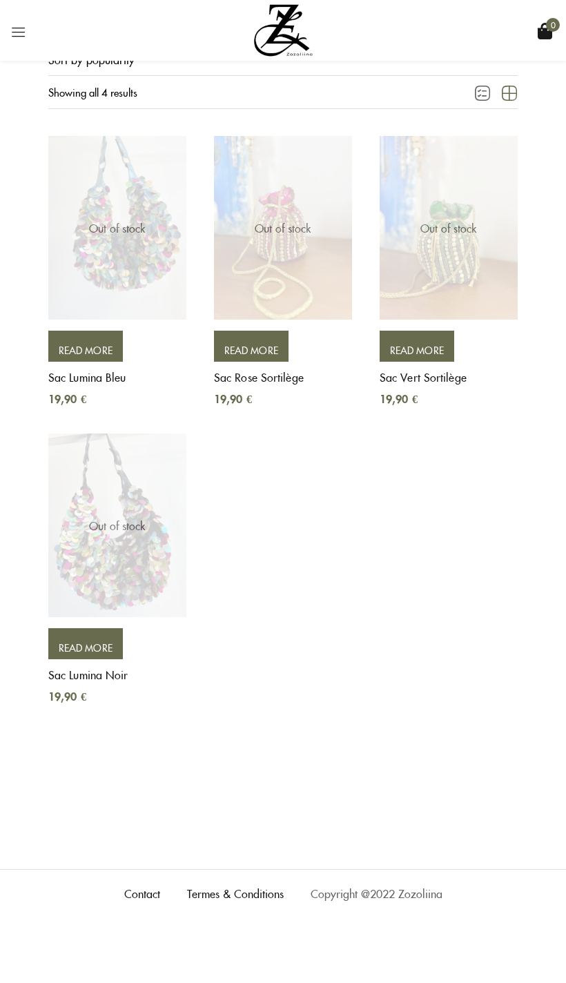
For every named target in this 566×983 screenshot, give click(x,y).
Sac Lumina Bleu (87, 377)
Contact (142, 893)
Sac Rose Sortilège (259, 377)
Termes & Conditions (235, 893)
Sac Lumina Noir (88, 674)
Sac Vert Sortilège (423, 377)
